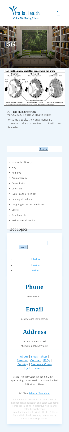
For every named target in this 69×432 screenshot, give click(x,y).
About (24, 356)
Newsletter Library (22, 162)
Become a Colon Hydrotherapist (38, 366)
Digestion (17, 188)
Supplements (19, 215)
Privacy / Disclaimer (39, 393)
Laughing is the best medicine (28, 204)
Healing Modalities (22, 199)
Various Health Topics (38, 115)
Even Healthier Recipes (24, 193)
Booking (22, 364)
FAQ (14, 167)
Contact (35, 360)
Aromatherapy (19, 177)
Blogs (34, 356)
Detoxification (19, 183)
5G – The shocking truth (21, 111)
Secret (15, 209)
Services (22, 360)
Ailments (16, 172)
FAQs (46, 360)
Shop (43, 356)
